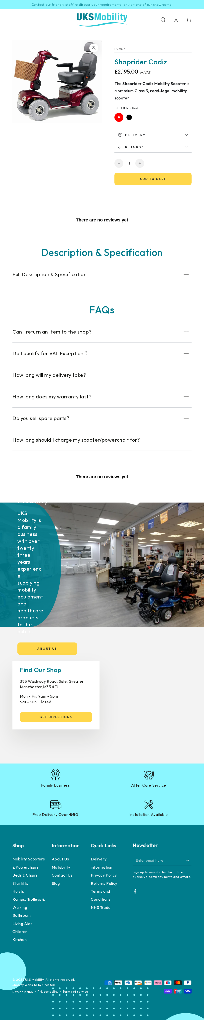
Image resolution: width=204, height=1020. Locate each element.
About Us (47, 648)
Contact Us (62, 875)
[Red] (118, 117)
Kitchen (19, 939)
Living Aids (22, 923)
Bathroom (21, 915)
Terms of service (75, 991)
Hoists (18, 891)
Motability (61, 867)
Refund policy (22, 992)
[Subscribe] (189, 860)
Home (118, 48)
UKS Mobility (34, 979)
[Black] (129, 117)
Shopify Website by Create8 (33, 985)
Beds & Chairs (25, 875)
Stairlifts (20, 883)
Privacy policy (48, 991)
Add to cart (153, 179)
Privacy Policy (104, 875)
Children (20, 931)
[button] (162, 19)
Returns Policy (104, 883)
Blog (56, 883)
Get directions (56, 717)
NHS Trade (100, 907)
